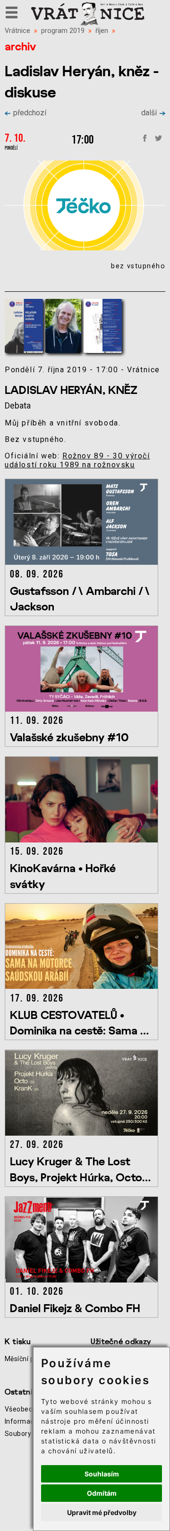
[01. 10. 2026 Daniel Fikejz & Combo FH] (83, 1279)
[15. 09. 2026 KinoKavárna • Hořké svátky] (83, 839)
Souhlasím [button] (102, 1474)
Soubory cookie (29, 1433)
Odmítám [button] (102, 1493)
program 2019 (63, 31)
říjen (101, 31)
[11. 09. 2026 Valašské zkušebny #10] (83, 709)
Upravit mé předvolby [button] (101, 1512)
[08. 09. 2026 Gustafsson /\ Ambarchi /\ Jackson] (83, 562)
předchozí (29, 112)
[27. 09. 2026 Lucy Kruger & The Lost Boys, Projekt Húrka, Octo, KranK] (83, 1133)
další (149, 112)
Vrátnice (17, 31)
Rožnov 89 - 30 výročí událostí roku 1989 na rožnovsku (77, 460)
